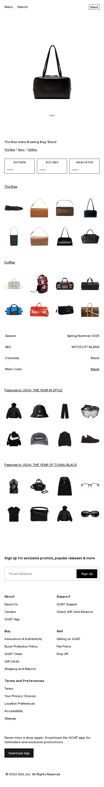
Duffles (32, 149)
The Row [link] (10, 187)
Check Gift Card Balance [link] (75, 611)
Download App (19, 753)
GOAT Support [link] (67, 604)
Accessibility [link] (13, 711)
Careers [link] (10, 611)
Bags (21, 149)
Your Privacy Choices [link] (19, 696)
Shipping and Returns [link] (20, 669)
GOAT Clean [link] (13, 654)
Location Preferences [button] (19, 703)
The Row (9, 149)
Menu (8, 7)
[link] (13, 208)
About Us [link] (10, 604)
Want (94, 7)
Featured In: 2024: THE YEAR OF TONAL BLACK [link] (40, 465)
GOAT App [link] (11, 619)
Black (95, 369)
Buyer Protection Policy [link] (21, 646)
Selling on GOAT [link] (68, 639)
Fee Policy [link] (64, 646)
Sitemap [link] (10, 718)
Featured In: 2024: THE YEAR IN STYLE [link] (33, 390)
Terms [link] (8, 688)
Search (22, 7)
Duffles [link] (9, 262)
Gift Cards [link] (11, 661)
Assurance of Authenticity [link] (23, 639)
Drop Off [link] (62, 654)
